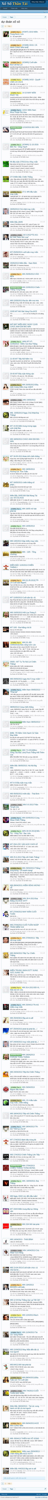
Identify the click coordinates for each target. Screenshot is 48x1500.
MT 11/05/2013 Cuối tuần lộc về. (23, 598)
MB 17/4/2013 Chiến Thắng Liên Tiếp (25, 1155)
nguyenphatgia (21, 1233)
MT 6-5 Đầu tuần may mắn (21, 783)
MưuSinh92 (20, 1371)
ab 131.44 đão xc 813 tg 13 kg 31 (20, 903)
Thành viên (14, 8)
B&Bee (19, 1094)
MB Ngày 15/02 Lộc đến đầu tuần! (23, 1196)
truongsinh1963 (22, 811)
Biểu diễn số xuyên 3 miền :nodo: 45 (21, 430)
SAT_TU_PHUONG (23, 1202)
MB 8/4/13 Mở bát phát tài (20, 1365)
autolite (19, 281)
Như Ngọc (20, 185)
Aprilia (19, 1261)
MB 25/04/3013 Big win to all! (21, 1018)
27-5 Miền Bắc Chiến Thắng (21, 177)
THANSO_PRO (22, 294)
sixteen (19, 393)
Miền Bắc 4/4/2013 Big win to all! (23, 1469)
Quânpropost (21, 534)
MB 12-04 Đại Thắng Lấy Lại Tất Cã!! (25, 1300)
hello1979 (20, 1174)
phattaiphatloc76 (22, 545)
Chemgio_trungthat (23, 715)
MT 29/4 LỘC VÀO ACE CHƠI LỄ (24, 844)
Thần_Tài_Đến (21, 574)
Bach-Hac (20, 476)
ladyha (19, 202)
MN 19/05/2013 (23, 400)
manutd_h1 (20, 215)
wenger (19, 305)
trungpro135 (21, 56)
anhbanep (20, 103)
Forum (5, 8)
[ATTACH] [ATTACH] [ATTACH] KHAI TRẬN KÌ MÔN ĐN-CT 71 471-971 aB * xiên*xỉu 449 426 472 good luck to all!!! (27, 134)
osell (18, 558)
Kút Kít (19, 1416)
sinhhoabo (20, 700)
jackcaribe (20, 519)
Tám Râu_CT (21, 228)
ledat (18, 378)
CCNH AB (20, 432)
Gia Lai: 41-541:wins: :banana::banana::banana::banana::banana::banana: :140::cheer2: (25, 632)
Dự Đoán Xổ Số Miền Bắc (23, 57)
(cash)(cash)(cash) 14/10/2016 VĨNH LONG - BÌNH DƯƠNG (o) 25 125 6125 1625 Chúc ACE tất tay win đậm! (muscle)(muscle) (27, 99)
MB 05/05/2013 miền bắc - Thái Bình (24, 794)
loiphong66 (20, 1343)
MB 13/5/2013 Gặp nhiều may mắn (24, 541)
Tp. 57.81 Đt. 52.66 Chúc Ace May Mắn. (22, 1105)
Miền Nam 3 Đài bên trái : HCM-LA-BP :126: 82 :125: (25, 278)
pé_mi (19, 931)
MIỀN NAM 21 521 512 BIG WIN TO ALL (22, 835)
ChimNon (20, 726)
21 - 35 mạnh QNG (16, 36)
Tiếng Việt (4, 1494)
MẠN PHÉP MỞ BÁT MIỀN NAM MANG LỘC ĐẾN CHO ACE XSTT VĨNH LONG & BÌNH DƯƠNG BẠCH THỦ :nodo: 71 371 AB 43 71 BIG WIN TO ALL (27, 1458)
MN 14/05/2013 (23, 526)
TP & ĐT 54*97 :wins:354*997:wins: (20, 1382)
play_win (20, 798)
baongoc (20, 1218)
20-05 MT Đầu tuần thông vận (22, 374)
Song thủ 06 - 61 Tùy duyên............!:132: (22, 681)
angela (19, 824)
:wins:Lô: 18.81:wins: (16, 1241)
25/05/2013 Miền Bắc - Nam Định (23, 263)
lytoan (19, 155)
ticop (18, 1011)
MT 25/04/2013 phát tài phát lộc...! (23, 1029)
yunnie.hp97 (21, 1120)
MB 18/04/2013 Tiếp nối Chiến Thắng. (25, 1114)
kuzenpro (20, 489)
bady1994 (20, 1432)
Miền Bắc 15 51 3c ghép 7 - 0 (19, 84)
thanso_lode (21, 1358)
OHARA (19, 335)
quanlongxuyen (21, 621)
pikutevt (19, 981)
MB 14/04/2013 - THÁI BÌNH (21, 1239)
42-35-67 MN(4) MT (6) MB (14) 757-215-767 (23, 474)
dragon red (20, 655)
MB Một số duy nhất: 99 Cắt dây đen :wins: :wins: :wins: (26, 303)
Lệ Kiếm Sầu (21, 138)
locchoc (19, 73)
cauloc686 (20, 743)
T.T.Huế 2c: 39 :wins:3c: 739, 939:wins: (21, 376)
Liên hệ (38, 1494)
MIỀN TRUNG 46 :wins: (17, 254)
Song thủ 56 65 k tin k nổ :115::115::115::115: (23, 929)
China (19, 1384)
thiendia (19, 1278)
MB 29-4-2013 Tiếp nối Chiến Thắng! (24, 857)
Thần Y (19, 918)
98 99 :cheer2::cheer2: (17, 890)
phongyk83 (20, 683)
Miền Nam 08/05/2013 (25, 722)
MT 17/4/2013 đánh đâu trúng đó (23, 1140)
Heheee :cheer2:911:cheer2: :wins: (20, 822)
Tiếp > (9, 26)
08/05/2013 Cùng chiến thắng (21, 707)
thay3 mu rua (21, 267)
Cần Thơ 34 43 (14, 724)
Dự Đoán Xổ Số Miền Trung (24, 40)
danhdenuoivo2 (21, 38)
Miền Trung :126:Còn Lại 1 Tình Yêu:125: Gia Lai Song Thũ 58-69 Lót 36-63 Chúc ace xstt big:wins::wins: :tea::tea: (26, 977)
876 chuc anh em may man (18, 1009)
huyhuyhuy (20, 759)
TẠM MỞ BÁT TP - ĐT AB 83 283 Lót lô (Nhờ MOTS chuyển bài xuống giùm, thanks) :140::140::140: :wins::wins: (25, 198)
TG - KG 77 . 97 (15, 809)
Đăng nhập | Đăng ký (38, 2)
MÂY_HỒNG (21, 352)
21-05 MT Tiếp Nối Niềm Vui (21, 359)
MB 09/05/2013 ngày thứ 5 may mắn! (25, 679)
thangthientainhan (22, 998)
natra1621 (20, 256)
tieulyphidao (20, 1159)
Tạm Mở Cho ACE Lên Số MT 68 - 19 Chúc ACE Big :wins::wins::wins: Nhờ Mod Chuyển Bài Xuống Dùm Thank (25, 363)
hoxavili (19, 86)
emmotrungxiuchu (22, 419)
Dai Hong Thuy (21, 406)
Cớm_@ (19, 1399)
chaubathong (21, 245)
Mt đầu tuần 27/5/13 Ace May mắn (24, 162)
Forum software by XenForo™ (10, 1497)
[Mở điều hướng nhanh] (45, 17)
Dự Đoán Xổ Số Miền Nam (21, 75)
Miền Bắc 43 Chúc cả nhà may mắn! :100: (22, 1157)
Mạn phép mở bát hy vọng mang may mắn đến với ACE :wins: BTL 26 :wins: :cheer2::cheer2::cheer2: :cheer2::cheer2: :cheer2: (26, 1412)
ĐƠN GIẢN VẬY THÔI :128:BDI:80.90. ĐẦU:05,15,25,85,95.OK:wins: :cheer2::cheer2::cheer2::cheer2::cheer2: (22, 668)
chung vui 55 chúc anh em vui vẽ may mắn (23, 543)
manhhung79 (21, 1035)
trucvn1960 (20, 1244)
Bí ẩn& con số (21, 850)
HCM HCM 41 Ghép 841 (17, 556)
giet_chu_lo (20, 1080)
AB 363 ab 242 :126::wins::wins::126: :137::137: (24, 292)
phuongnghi (20, 318)
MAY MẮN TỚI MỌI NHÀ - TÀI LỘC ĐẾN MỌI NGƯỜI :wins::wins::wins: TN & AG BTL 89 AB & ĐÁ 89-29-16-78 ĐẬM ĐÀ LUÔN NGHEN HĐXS (27, 1339)
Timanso (20, 947)
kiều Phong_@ (21, 1107)
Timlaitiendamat (22, 450)
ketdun (19, 1325)
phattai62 (20, 861)
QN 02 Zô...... (14, 916)
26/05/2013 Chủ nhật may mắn (22, 209)
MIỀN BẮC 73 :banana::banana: (19, 265)
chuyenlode (20, 1148)
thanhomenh (21, 964)
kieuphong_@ (21, 1445)
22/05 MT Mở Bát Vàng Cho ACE (23, 311)
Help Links (24, 8)
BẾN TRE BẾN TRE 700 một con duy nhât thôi (24, 757)
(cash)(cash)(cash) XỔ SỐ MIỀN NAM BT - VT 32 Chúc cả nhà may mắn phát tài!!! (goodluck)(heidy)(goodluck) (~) (27, 151)
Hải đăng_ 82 (21, 170)
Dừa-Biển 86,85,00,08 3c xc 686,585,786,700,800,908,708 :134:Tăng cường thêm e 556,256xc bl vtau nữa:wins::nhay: (26, 530)
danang (19, 367)
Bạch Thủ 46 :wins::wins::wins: (19, 1092)
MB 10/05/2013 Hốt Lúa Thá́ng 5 (23, 613)
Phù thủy (20, 892)
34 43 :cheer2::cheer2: (17, 1020)
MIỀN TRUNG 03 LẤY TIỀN (18, 785)
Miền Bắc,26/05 (16, 222)
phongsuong (21, 905)
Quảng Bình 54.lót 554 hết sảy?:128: (21, 487)
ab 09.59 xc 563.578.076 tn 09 (19, 1131)
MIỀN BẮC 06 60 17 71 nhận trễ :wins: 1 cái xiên (24, 500)
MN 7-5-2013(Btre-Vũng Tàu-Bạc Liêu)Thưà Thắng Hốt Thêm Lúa (27, 752)
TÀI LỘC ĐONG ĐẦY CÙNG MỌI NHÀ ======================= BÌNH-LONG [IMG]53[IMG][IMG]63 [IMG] (27, 1321)
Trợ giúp (44, 1494)
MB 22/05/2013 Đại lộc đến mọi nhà (24, 301)
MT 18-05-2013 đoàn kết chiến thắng (25, 456)
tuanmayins (20, 787)
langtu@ (19, 1189)
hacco (19, 462)
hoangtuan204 (21, 636)
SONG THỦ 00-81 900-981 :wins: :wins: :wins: (24, 859)
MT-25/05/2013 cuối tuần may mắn (24, 252)
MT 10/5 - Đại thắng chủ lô (20, 627)
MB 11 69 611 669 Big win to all (19, 417)
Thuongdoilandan (22, 502)
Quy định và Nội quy (41, 1497)
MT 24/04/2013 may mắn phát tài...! (24, 1042)
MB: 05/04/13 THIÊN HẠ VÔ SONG (24, 1438)
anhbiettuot (20, 121)
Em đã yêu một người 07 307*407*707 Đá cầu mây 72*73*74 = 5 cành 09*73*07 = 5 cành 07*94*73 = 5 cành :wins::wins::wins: (27, 739)
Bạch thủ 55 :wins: (15, 796)
